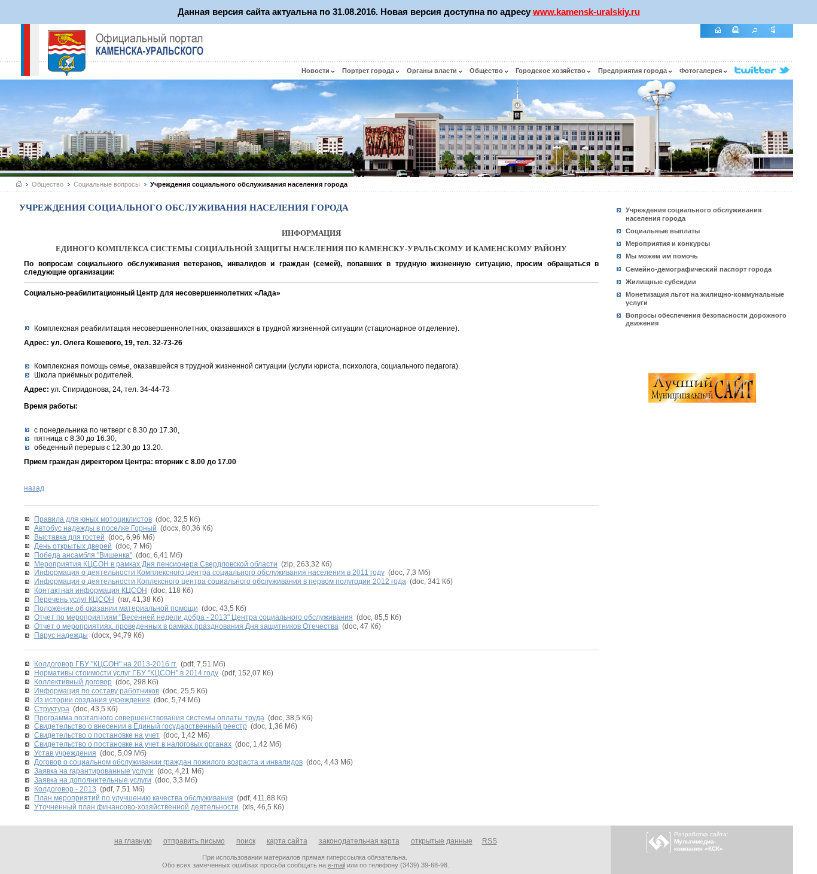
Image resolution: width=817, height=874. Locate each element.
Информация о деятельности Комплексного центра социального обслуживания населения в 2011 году (209, 572)
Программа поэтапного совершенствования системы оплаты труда (149, 718)
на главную (133, 841)
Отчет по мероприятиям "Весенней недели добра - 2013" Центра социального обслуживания (193, 617)
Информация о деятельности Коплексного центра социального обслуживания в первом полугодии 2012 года (220, 581)
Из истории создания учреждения (92, 700)
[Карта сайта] (776, 36)
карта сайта (287, 841)
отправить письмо (194, 841)
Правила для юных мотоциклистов (93, 519)
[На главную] (722, 36)
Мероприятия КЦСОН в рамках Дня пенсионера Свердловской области (156, 564)
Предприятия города (633, 70)
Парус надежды (61, 635)
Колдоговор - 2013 (65, 789)
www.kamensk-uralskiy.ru (586, 12)
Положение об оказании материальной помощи (116, 608)
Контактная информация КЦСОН (90, 590)
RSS (489, 841)
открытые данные (441, 841)
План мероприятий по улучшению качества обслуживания (133, 798)
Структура (51, 709)
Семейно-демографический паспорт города (699, 269)
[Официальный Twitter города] (763, 71)
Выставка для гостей (69, 537)
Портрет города (369, 70)
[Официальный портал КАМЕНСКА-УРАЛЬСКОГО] (149, 44)
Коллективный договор (73, 682)
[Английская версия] (10, 73)
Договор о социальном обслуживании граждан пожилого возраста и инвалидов (168, 762)
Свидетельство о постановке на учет (97, 735)
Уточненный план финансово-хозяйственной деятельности (136, 807)
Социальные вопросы (107, 184)
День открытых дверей (73, 546)
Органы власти (433, 70)
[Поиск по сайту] (758, 36)
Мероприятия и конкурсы (668, 243)
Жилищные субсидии (661, 281)
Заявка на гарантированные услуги (94, 771)
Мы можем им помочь (662, 256)
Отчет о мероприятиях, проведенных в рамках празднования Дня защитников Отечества (186, 626)
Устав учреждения (65, 753)
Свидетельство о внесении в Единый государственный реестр (140, 726)
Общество (487, 70)
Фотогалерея (701, 70)
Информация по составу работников (96, 691)
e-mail (336, 865)
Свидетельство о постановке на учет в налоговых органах (132, 744)
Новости (316, 70)
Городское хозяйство (551, 70)
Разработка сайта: (701, 841)
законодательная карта (359, 841)
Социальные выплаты (663, 231)
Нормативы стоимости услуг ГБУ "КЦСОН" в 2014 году (126, 673)
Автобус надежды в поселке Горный (95, 528)
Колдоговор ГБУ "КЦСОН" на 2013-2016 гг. (105, 664)
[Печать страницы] (740, 36)
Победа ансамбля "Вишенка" (83, 555)
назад (34, 488)
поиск (245, 841)
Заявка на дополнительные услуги (92, 780)
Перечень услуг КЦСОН (74, 599)
